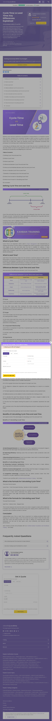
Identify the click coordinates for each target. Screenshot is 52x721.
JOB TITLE (29, 361)
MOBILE (4, 361)
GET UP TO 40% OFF (9, 375)
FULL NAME (5, 356)
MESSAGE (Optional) (7, 366)
